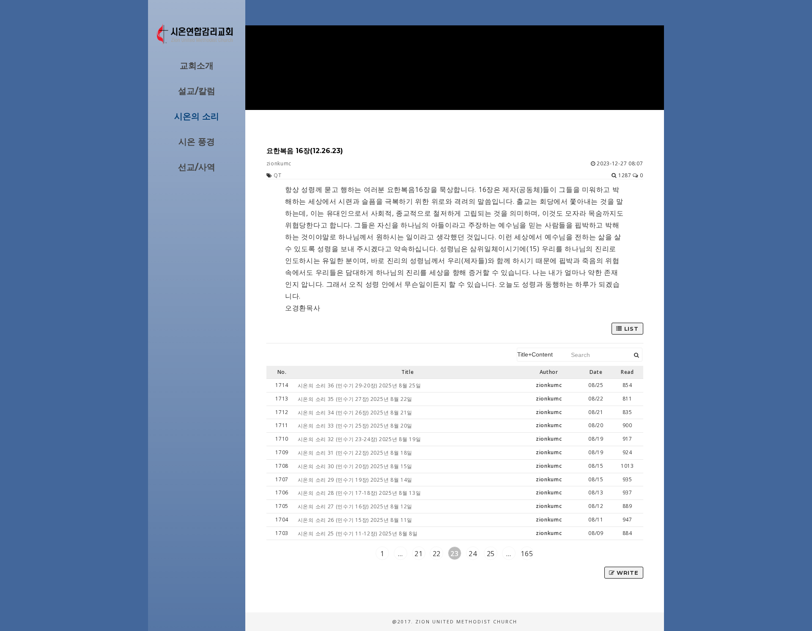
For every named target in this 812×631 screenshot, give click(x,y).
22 (437, 553)
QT (277, 175)
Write (626, 572)
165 (527, 553)
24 (473, 553)
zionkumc (279, 163)
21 (418, 553)
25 (491, 553)
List (630, 328)
